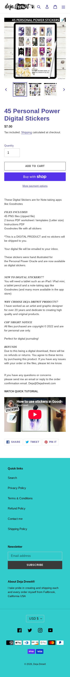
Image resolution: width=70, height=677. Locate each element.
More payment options (35, 186)
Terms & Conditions (20, 498)
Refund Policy (16, 508)
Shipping (26, 132)
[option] (19, 89)
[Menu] (63, 7)
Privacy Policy (17, 488)
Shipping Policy (17, 529)
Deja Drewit (39, 664)
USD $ (33, 618)
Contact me (15, 518)
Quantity (9, 145)
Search (12, 477)
